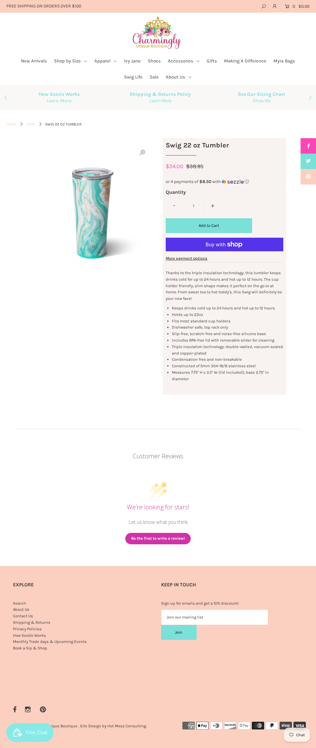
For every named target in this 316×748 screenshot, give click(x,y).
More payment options (186, 258)
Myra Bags (284, 61)
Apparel (103, 61)
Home (11, 124)
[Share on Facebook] (308, 146)
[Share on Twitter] (308, 161)
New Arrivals (34, 61)
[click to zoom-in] (142, 152)
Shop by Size (68, 61)
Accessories (181, 61)
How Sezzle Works (29, 635)
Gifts (212, 61)
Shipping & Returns (31, 622)
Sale (154, 77)
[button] (224, 182)
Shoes (154, 61)
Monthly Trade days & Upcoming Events (50, 641)
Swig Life (133, 77)
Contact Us (23, 616)
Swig (30, 124)
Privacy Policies (27, 629)
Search (19, 603)
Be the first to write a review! (158, 538)
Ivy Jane (132, 61)
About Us (176, 77)
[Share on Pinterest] (308, 177)
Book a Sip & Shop (30, 648)
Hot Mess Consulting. (127, 726)
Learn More (59, 101)
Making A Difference (245, 61)
